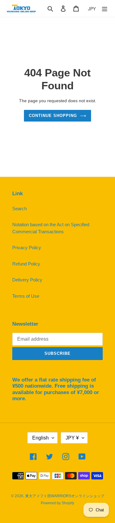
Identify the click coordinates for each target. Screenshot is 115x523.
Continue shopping (53, 115)
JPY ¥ (72, 437)
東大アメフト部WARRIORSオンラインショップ (64, 496)
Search (19, 208)
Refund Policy (26, 263)
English (40, 437)
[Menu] (104, 8)
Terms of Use (25, 296)
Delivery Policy (27, 279)
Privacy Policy (26, 247)
